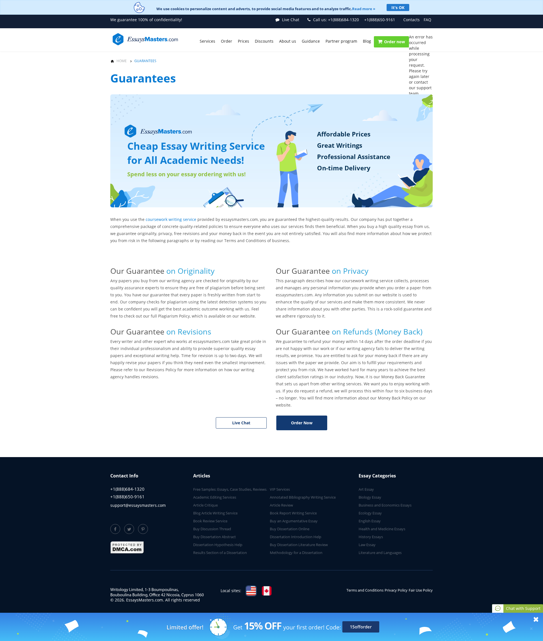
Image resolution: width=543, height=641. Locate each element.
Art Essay (366, 489)
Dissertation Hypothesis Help (217, 544)
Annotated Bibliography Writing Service (303, 497)
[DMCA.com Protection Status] (127, 547)
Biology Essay (370, 497)
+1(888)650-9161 (379, 19)
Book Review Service (210, 520)
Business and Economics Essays (385, 505)
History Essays (371, 536)
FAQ (427, 19)
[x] (271, 627)
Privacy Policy (396, 590)
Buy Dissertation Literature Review (299, 544)
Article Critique (205, 505)
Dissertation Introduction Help (295, 536)
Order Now (302, 422)
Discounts (264, 41)
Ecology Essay (370, 513)
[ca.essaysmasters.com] (266, 590)
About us (287, 41)
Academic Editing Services (214, 497)
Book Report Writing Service (293, 513)
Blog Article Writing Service (215, 513)
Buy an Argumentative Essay (294, 520)
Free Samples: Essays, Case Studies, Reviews (229, 489)
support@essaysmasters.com (138, 505)
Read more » (363, 8)
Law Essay (367, 544)
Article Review (281, 505)
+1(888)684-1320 (336, 19)
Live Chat (241, 422)
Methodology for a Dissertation (296, 552)
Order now (394, 41)
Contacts (411, 19)
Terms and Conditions (364, 590)
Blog (367, 41)
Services (207, 41)
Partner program (341, 41)
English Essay (370, 520)
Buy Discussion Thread (212, 528)
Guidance (311, 41)
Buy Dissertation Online (289, 528)
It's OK (397, 7)
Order (226, 41)
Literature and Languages (380, 552)
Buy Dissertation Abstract (214, 536)
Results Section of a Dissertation (220, 552)
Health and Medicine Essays (382, 528)
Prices (243, 41)
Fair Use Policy (421, 590)
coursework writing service (171, 219)
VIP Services (280, 489)
